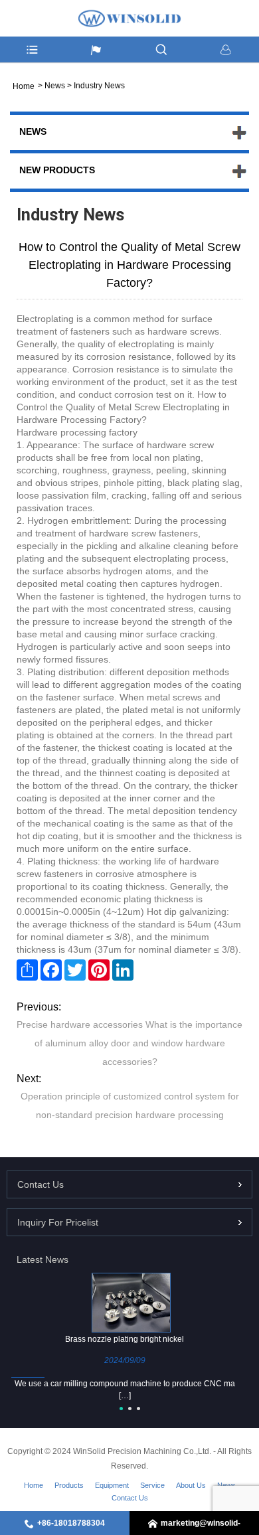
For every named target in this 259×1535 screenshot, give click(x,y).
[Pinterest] (99, 970)
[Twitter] (75, 970)
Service (152, 1485)
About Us (191, 1485)
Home (33, 1485)
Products (69, 1485)
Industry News (99, 85)
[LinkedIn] (122, 970)
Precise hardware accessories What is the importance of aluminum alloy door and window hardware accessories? (129, 1043)
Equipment (112, 1485)
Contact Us (130, 1498)
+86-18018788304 (71, 1523)
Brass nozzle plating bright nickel (124, 1339)
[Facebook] (51, 970)
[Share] (27, 970)
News (54, 85)
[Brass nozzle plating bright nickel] (131, 1302)
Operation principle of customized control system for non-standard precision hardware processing (130, 1105)
